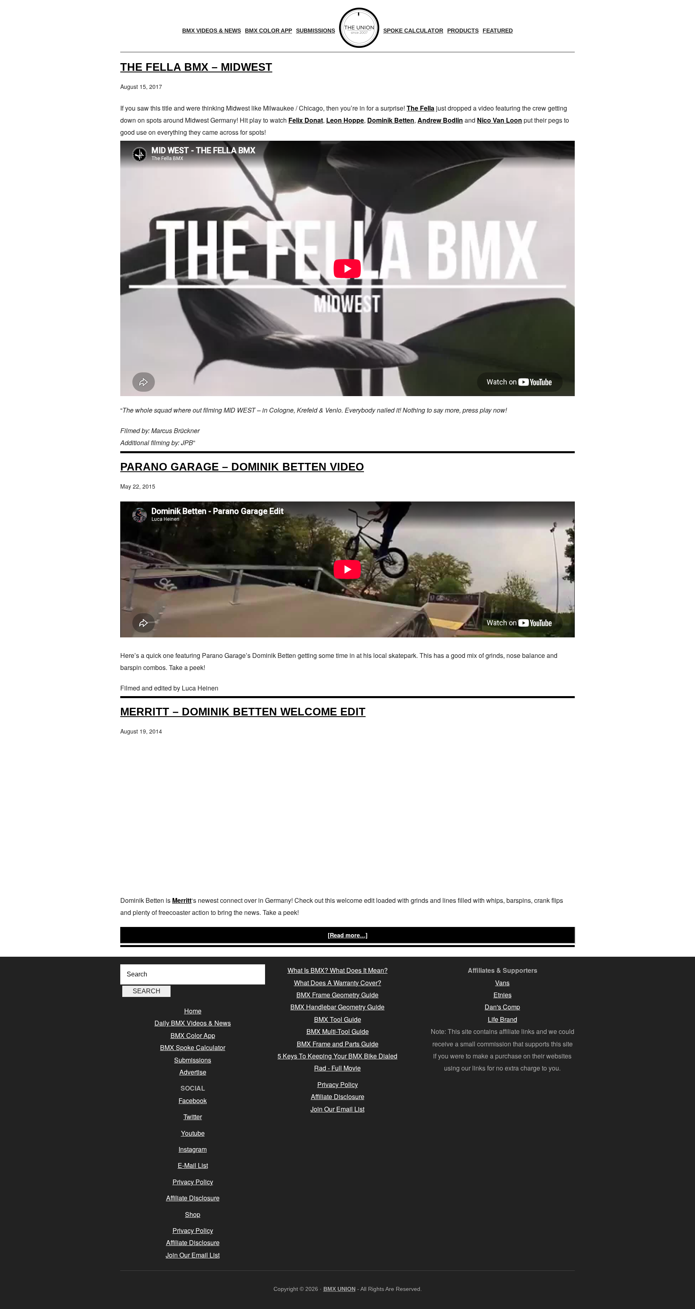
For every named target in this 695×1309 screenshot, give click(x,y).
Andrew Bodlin (440, 120)
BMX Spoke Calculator (192, 1047)
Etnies (502, 994)
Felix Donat (305, 120)
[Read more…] (348, 935)
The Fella (420, 108)
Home (193, 1010)
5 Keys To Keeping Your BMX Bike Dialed (337, 1055)
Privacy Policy (193, 1181)
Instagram (193, 1149)
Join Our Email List (193, 1255)
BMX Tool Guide (337, 1019)
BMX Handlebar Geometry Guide (337, 1006)
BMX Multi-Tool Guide (337, 1031)
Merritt (181, 900)
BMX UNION (339, 1289)
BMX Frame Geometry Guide (337, 994)
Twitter (192, 1116)
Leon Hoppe (345, 120)
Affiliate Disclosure (193, 1197)
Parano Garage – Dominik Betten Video (242, 466)
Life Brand (502, 1019)
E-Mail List (193, 1165)
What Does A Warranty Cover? (337, 982)
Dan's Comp (502, 1006)
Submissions (192, 1059)
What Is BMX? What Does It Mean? (338, 970)
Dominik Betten (390, 120)
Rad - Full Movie (337, 1068)
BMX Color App (193, 1035)
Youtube (193, 1133)
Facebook (193, 1100)
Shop (192, 1214)
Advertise (192, 1072)
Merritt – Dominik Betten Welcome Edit (243, 711)
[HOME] (359, 28)
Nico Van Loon (499, 120)
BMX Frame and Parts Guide (337, 1043)
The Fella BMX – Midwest (196, 67)
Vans (502, 982)
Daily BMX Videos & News (192, 1022)
